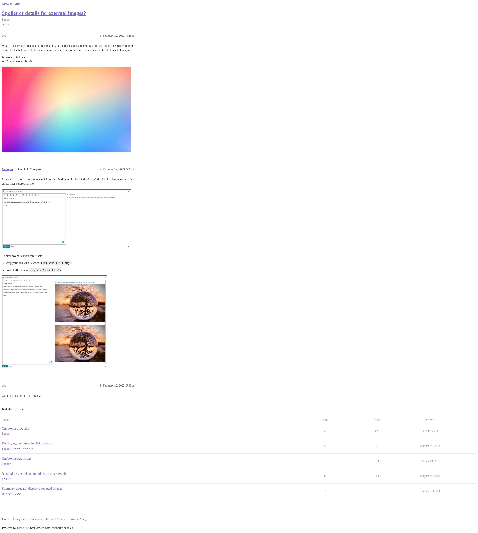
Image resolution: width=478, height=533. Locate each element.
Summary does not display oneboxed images (32, 488)
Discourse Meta (11, 3)
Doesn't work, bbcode (19, 61)
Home (5, 519)
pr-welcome (14, 493)
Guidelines (35, 519)
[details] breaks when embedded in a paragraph (34, 473)
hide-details (28, 448)
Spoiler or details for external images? (44, 13)
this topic (104, 45)
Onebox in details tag (16, 458)
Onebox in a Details (15, 428)
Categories (19, 519)
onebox (6, 24)
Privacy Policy (78, 519)
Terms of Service (56, 519)
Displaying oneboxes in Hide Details (27, 443)
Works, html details (17, 57)
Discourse (23, 527)
